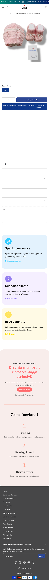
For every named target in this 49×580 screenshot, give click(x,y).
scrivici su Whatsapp (20, 294)
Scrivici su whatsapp (10, 495)
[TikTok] (24, 562)
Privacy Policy (8, 535)
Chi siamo (6, 502)
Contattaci (6, 509)
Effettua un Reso (8, 520)
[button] (6, 7)
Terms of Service (8, 528)
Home (11, 13)
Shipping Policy (8, 531)
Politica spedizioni (13, 261)
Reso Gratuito (7, 524)
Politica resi (10, 334)
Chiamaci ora (11, 298)
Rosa (5, 90)
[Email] (28, 562)
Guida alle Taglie (8, 498)
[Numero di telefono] (33, 562)
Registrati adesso (24, 389)
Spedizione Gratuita (9, 517)
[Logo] (24, 7)
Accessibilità (7, 539)
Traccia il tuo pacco (9, 513)
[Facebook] (15, 562)
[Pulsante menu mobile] (3, 7)
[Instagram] (20, 562)
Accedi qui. (30, 395)
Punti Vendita (7, 506)
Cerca (5, 491)
